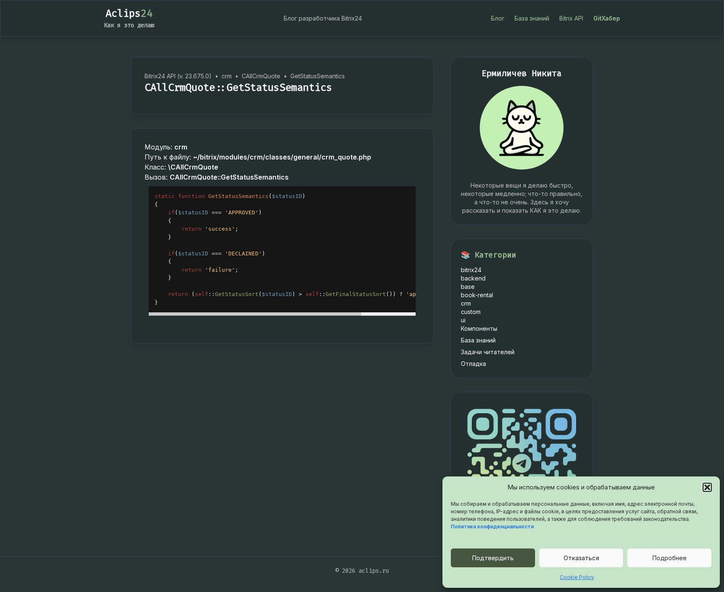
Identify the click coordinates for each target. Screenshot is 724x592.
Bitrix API (571, 18)
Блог (497, 18)
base (468, 286)
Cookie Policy (577, 577)
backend (473, 278)
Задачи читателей (488, 351)
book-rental (477, 295)
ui (463, 320)
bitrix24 (471, 269)
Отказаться (581, 558)
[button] (707, 487)
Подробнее (669, 558)
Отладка (473, 363)
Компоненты (479, 328)
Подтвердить (493, 558)
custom (471, 311)
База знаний (532, 18)
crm (466, 303)
